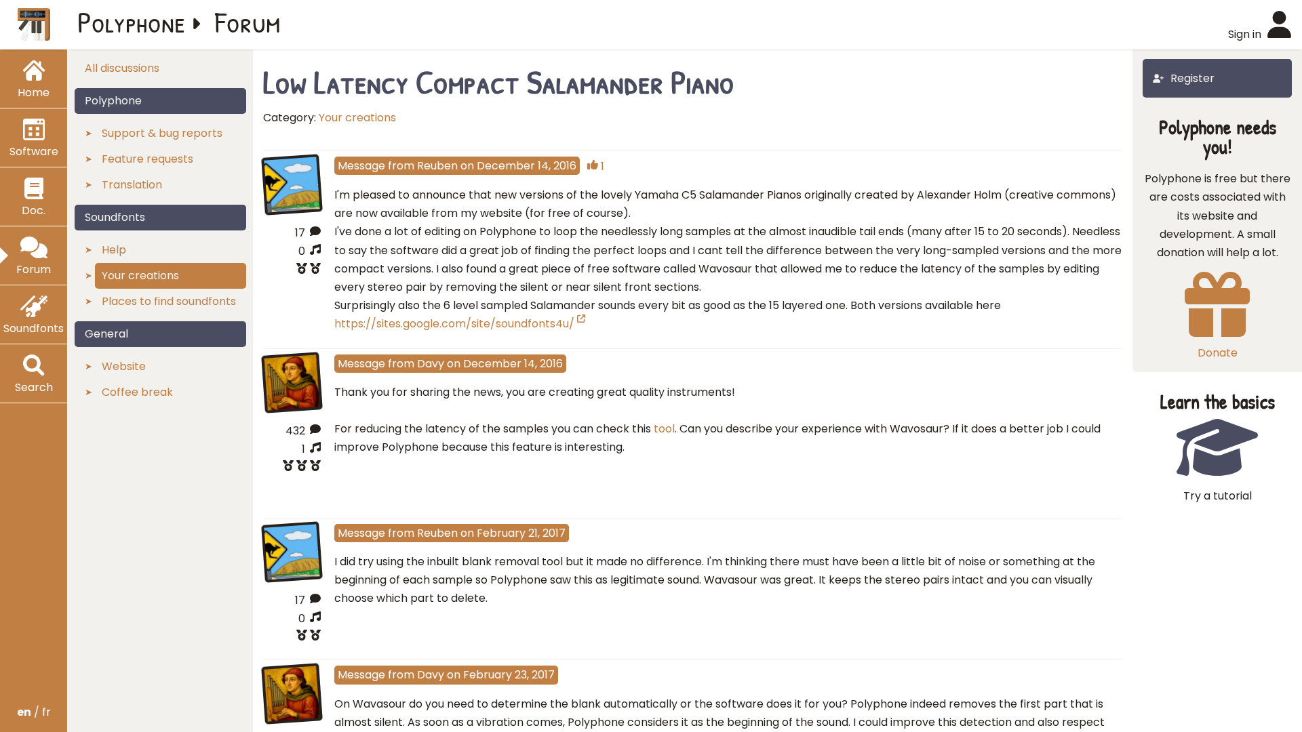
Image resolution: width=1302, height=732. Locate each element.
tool (664, 428)
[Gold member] (292, 467)
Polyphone (131, 21)
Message (361, 166)
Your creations (357, 117)
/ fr (34, 712)
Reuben (437, 166)
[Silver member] (292, 270)
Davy (430, 363)
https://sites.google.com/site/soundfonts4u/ (454, 323)
